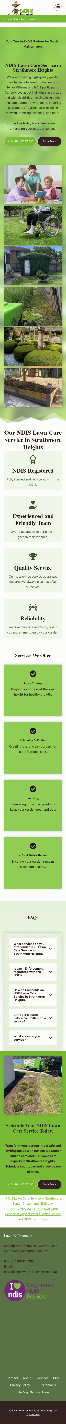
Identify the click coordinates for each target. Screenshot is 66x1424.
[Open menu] (58, 7)
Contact (12, 1378)
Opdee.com (33, 1414)
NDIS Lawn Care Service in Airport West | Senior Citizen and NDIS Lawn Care (33, 1214)
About (27, 1378)
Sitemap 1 (49, 1385)
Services (42, 1378)
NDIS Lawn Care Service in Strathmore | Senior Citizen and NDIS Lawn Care (33, 1204)
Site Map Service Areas (33, 1392)
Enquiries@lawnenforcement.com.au (30, 1272)
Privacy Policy (20, 1385)
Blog (56, 1378)
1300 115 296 (24, 1261)
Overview (24, 1209)
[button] (33, 184)
